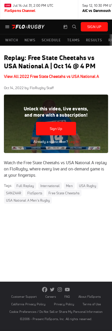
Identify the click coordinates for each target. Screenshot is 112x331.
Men (69, 186)
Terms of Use (92, 304)
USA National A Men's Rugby (28, 200)
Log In (73, 141)
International (50, 186)
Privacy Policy (64, 304)
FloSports (34, 193)
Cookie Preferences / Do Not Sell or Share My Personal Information (56, 312)
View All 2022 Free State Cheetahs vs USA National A (51, 76)
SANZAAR (13, 193)
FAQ (67, 297)
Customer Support (24, 297)
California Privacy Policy (28, 304)
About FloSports (89, 297)
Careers (50, 297)
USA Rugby (87, 186)
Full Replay (25, 186)
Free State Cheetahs (63, 193)
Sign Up (56, 128)
